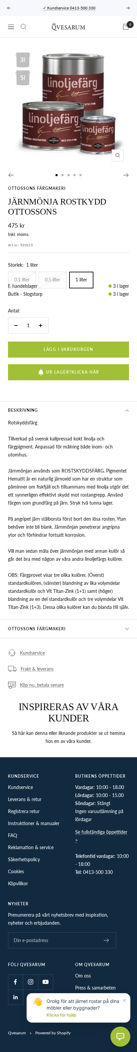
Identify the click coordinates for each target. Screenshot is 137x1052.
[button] (120, 1037)
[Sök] (24, 27)
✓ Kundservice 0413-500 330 (69, 7)
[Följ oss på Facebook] (15, 982)
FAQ (12, 835)
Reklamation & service (31, 847)
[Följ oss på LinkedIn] (15, 997)
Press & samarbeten (95, 988)
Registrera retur (24, 811)
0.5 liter (52, 279)
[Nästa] (126, 175)
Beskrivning (23, 410)
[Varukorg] (125, 27)
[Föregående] (11, 175)
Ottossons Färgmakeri (37, 188)
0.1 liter (22, 279)
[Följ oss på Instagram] (30, 982)
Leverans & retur (25, 799)
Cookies (16, 871)
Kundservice (32, 653)
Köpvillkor (18, 883)
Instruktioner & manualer (34, 823)
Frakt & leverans (37, 669)
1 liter (81, 279)
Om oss (83, 975)
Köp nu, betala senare (42, 685)
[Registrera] (106, 940)
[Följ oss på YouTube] (45, 982)
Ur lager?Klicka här (72, 372)
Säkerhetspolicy (24, 859)
